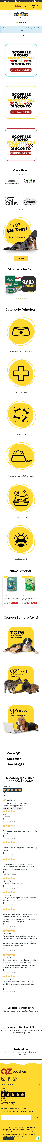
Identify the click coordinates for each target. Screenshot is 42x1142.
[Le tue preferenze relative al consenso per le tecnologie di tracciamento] (38, 1138)
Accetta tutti (8, 1139)
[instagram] (3, 1078)
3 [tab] (20, 298)
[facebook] (9, 1078)
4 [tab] (22, 298)
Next (35, 286)
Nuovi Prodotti (21, 571)
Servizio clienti (21, 1049)
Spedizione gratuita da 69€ (21, 1008)
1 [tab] (16, 298)
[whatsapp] (14, 1078)
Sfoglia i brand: (21, 170)
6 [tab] (26, 298)
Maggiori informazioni (15, 1136)
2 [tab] (18, 298)
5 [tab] (24, 298)
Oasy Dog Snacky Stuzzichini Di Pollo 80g (30, 599)
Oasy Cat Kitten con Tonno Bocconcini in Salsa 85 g (11, 599)
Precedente (7, 808)
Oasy (5, 595)
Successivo (18, 808)
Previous (6, 286)
